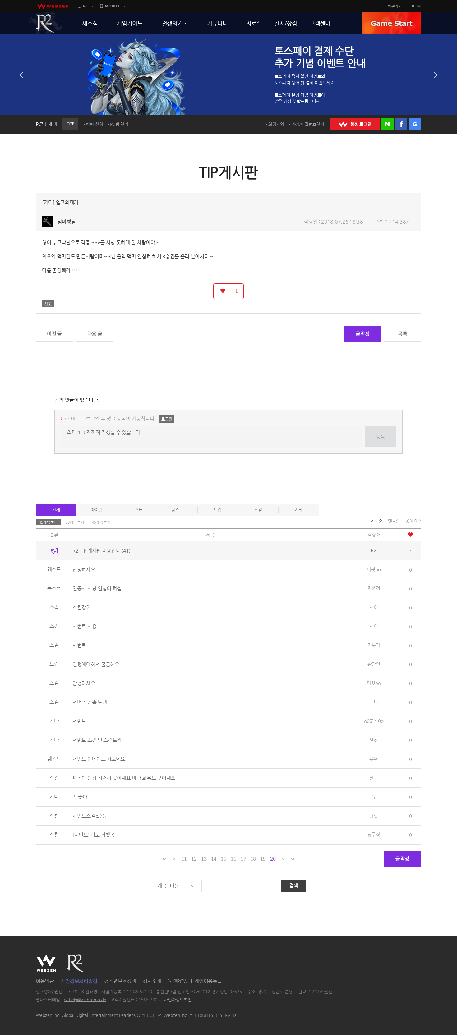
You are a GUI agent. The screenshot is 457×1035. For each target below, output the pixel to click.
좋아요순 (413, 520)
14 (213, 859)
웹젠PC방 (178, 981)
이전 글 (54, 334)
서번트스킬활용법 (90, 816)
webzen (52, 6)
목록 (402, 334)
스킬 (258, 509)
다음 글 (94, 334)
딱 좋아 (79, 797)
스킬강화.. (83, 607)
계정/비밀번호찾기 (307, 124)
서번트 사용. (85, 626)
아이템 (96, 509)
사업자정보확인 (178, 999)
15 (223, 859)
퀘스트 (177, 509)
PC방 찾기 (119, 124)
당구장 (373, 834)
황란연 (373, 664)
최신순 (376, 520)
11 (184, 859)
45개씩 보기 (101, 522)
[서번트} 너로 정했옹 (93, 835)
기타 (298, 509)
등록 (380, 437)
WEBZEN (46, 963)
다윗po (374, 569)
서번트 (79, 645)
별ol (374, 739)
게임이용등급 (208, 981)
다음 (436, 74)
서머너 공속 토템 (89, 702)
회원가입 (395, 6)
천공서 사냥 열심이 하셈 (97, 588)
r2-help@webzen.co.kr (85, 999)
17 (243, 859)
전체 (56, 509)
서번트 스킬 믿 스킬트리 (97, 740)
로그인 (416, 6)
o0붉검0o (373, 720)
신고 (48, 303)
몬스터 (137, 509)
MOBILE (112, 6)
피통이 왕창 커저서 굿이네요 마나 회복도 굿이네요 (123, 778)
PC (85, 6)
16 (233, 859)
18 (253, 859)
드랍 (217, 509)
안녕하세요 (83, 569)
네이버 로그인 (387, 124)
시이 (373, 607)
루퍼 (373, 758)
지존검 (373, 588)
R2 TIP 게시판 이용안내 (101, 551)
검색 (293, 885)
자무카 (373, 645)
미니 (373, 701)
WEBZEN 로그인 (355, 124)
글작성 (362, 334)
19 (262, 859)
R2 (45, 23)
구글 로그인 (415, 124)
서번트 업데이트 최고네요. (99, 759)
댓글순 (394, 520)
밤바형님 (67, 222)
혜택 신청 (94, 124)
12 (193, 859)
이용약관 (45, 981)
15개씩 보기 (48, 522)
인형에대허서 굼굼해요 (95, 664)
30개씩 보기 (75, 522)
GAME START (391, 23)
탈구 (373, 777)
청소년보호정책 (120, 981)
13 (203, 859)
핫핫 (373, 815)
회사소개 (152, 981)
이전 (21, 74)
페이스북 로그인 (401, 124)
